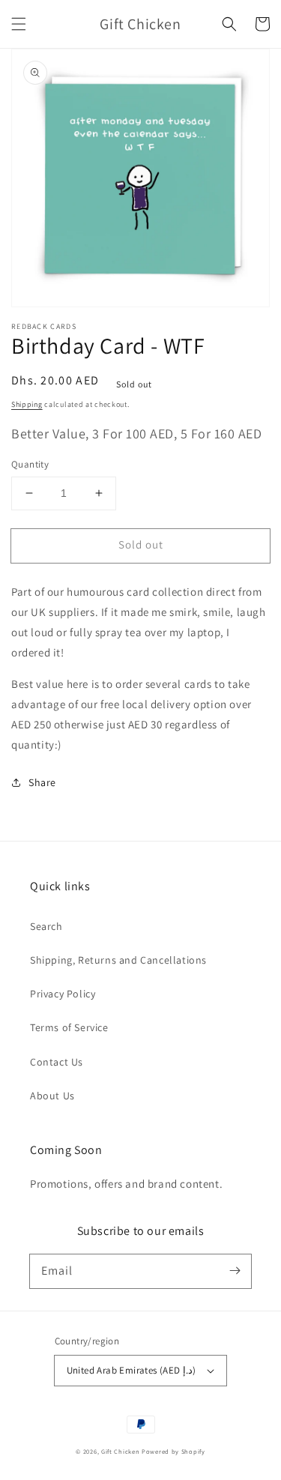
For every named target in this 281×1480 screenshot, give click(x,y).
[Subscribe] (234, 1270)
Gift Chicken (120, 1451)
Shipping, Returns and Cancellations (118, 960)
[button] (18, 23)
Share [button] (42, 782)
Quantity (30, 464)
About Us (52, 1095)
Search (46, 926)
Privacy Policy (62, 993)
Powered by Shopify (173, 1451)
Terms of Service (69, 1027)
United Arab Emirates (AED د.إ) (131, 1370)
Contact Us (56, 1062)
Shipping (27, 404)
